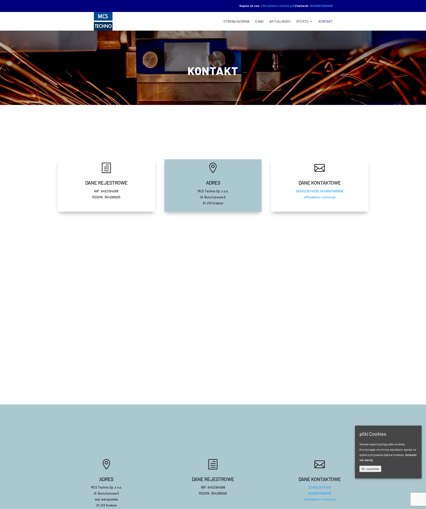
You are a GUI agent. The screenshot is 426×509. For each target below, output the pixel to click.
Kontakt (325, 21)
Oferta (302, 21)
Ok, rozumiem (370, 469)
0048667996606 (321, 6)
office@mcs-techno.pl (277, 6)
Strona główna (236, 21)
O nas (259, 21)
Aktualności (280, 21)
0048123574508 (307, 191)
